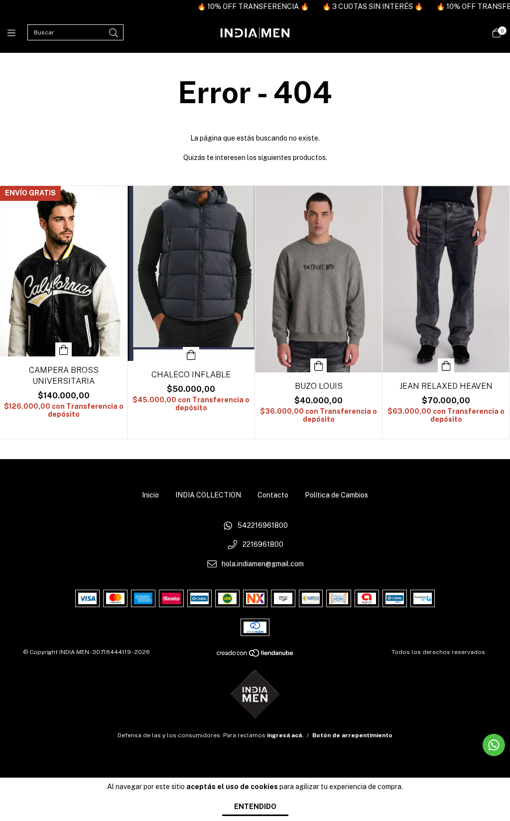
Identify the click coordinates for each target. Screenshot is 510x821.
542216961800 (263, 525)
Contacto (272, 495)
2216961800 (263, 545)
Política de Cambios (336, 495)
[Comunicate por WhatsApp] (494, 745)
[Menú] (17, 33)
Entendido (255, 807)
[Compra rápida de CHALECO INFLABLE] (191, 354)
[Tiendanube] (255, 655)
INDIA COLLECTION (208, 495)
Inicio (150, 495)
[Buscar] (113, 33)
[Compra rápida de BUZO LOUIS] (318, 365)
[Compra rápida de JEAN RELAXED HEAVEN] (446, 365)
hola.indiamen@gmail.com (263, 564)
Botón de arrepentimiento (352, 735)
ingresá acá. (285, 735)
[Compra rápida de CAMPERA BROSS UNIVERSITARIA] (63, 349)
